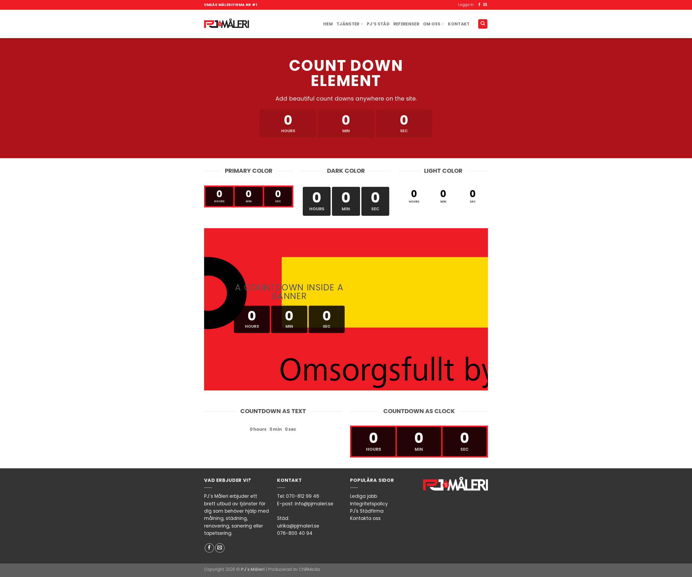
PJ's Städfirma (367, 511)
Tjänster (348, 24)
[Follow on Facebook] (479, 5)
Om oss (432, 24)
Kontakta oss (365, 518)
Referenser (406, 24)
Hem (328, 24)
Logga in (466, 4)
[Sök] (482, 24)
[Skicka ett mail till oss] (485, 5)
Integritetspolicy (369, 503)
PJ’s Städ (378, 24)
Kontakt (459, 24)
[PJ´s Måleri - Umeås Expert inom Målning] (226, 23)
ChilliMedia (309, 569)
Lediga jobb (363, 496)
